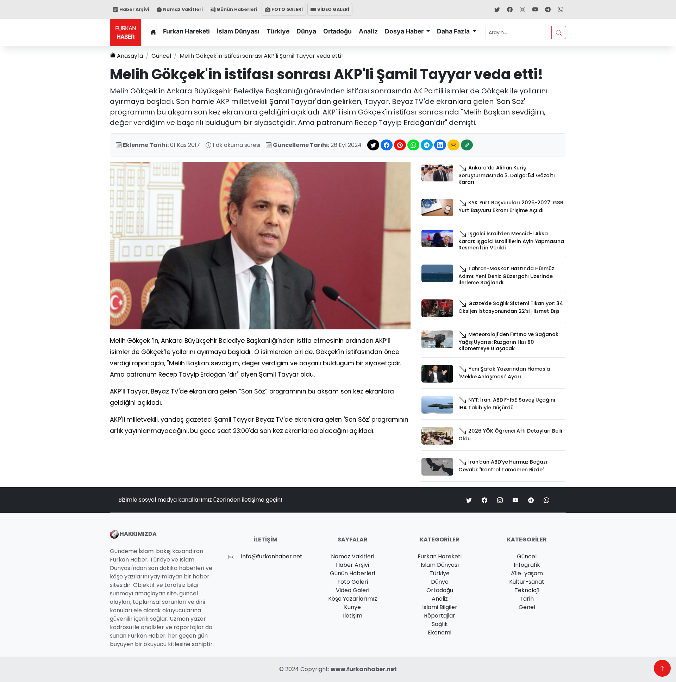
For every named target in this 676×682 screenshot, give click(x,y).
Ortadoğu (337, 31)
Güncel (161, 56)
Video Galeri (352, 590)
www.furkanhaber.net (364, 669)
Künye (352, 607)
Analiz (368, 31)
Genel (527, 607)
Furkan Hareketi (186, 31)
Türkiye (278, 31)
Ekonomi (439, 632)
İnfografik (527, 565)
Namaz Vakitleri (182, 9)
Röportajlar (439, 616)
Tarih (527, 599)
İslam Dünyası (238, 31)
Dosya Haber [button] (405, 31)
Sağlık (440, 624)
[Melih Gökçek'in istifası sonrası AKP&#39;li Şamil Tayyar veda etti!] (260, 245)
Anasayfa (130, 56)
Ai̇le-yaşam (527, 573)
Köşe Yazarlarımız (352, 599)
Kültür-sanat (526, 582)
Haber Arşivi (133, 9)
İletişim (352, 616)
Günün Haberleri (236, 9)
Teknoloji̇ (526, 590)
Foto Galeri (352, 582)
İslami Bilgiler (439, 607)
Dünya (306, 31)
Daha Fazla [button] (454, 31)
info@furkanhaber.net (271, 556)
